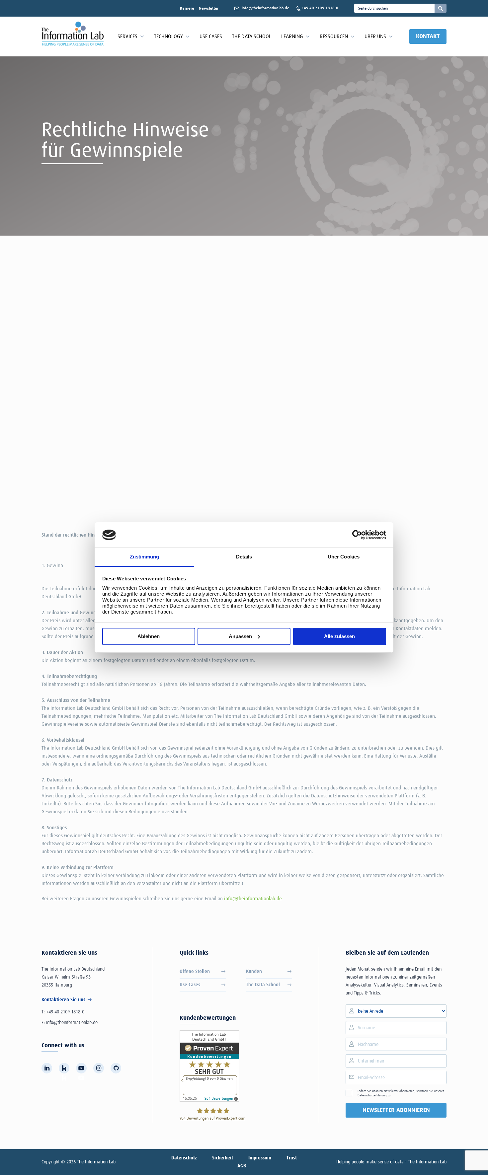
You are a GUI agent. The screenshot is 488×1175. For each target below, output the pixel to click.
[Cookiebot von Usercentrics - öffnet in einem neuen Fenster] (357, 535)
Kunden (254, 971)
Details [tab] (244, 556)
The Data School (251, 36)
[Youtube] (81, 1068)
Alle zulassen (339, 636)
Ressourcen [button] (334, 36)
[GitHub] (116, 1068)
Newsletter (208, 9)
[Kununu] (64, 1068)
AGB (241, 1166)
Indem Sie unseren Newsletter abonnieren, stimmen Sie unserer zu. (401, 1093)
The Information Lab (96, 1162)
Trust (291, 1158)
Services (127, 36)
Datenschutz (184, 1158)
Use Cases (211, 36)
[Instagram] (98, 1068)
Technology (168, 36)
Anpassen (240, 636)
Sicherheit (222, 1158)
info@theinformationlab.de (253, 898)
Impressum (259, 1158)
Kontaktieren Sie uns (63, 999)
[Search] (441, 8)
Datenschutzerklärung (372, 1095)
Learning (292, 36)
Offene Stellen (195, 971)
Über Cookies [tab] (344, 556)
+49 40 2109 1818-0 (65, 1012)
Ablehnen (148, 636)
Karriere (187, 9)
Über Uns (375, 36)
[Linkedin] (46, 1068)
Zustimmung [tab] (144, 556)
